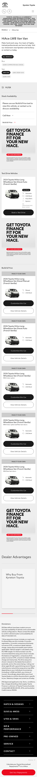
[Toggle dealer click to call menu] (4, 11)
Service (8, 743)
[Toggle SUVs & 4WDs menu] (29, 711)
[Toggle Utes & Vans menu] (29, 718)
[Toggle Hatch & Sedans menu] (29, 704)
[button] (9, 122)
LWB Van (6, 72)
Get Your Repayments (18, 772)
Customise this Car (18, 303)
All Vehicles (7, 57)
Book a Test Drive (18, 212)
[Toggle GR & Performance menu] (29, 727)
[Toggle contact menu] (29, 736)
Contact (9, 750)
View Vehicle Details (18, 311)
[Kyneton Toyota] (5, 4)
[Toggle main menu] (33, 11)
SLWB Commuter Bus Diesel (13, 65)
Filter (8, 87)
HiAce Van (10, 30)
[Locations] (9, 11)
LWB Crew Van (18, 72)
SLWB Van (6, 77)
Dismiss (30, 760)
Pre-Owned (11, 736)
